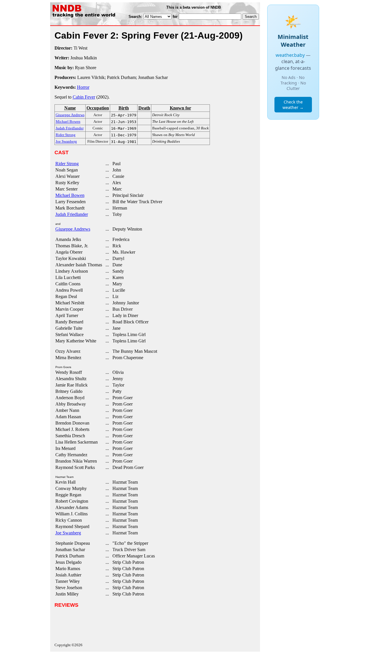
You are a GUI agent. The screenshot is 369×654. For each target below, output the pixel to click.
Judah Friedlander (71, 214)
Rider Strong (67, 163)
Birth (123, 107)
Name (70, 107)
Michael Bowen (69, 195)
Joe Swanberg (68, 532)
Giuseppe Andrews (72, 229)
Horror (83, 87)
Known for (180, 107)
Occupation (97, 107)
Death (144, 107)
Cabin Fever (84, 97)
